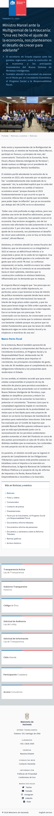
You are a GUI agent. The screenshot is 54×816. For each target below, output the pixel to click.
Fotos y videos (13, 497)
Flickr (28, 802)
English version (45, 812)
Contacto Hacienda (27, 764)
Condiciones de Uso (27, 777)
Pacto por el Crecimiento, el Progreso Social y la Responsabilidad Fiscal (26, 516)
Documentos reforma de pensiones (22, 527)
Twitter (29, 787)
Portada (5, 136)
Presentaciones (13, 511)
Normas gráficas (14, 538)
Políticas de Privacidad (27, 774)
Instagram (28, 794)
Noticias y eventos (19, 136)
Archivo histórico (14, 543)
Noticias (33, 136)
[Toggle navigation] (41, 3)
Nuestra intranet (27, 754)
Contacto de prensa (15, 506)
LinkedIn (28, 798)
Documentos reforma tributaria (20, 522)
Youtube (28, 791)
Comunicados (13, 502)
